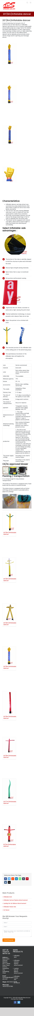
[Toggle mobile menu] (31, 2)
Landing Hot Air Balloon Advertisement (14, 903)
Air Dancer (6, 910)
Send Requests (8, 940)
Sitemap (13, 999)
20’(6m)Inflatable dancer (9, 533)
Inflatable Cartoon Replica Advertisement (15, 900)
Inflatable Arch (7, 897)
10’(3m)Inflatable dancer (9, 845)
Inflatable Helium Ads (9, 907)
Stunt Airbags (19, 999)
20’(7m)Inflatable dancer (9, 802)
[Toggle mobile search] (27, 2)
